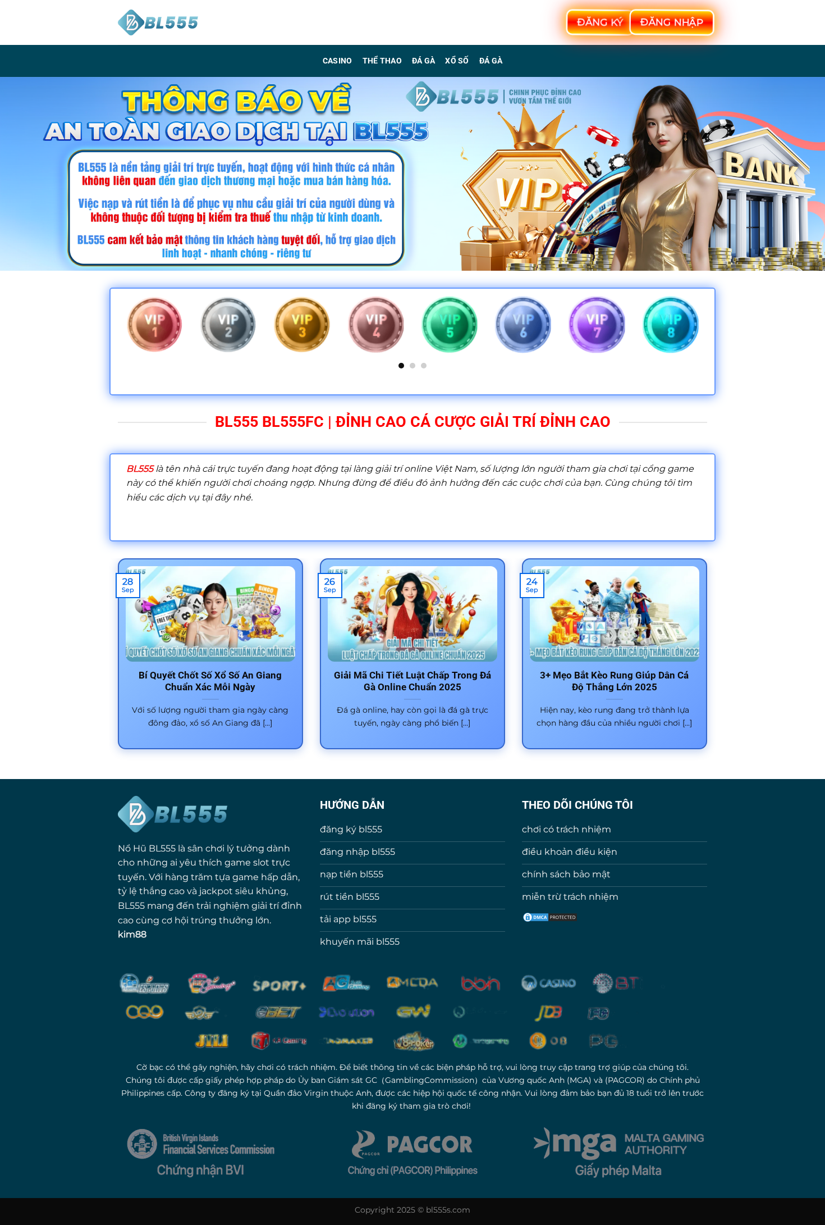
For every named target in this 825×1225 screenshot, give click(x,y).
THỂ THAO (382, 61)
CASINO (337, 61)
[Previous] (124, 332)
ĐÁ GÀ (423, 61)
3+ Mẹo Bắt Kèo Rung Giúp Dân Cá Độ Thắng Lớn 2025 (614, 681)
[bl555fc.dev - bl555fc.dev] (158, 23)
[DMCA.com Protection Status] (550, 916)
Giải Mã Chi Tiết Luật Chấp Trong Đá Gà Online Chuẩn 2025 (412, 681)
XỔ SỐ (457, 61)
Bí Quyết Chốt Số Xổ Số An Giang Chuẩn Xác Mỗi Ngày (210, 681)
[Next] (701, 332)
